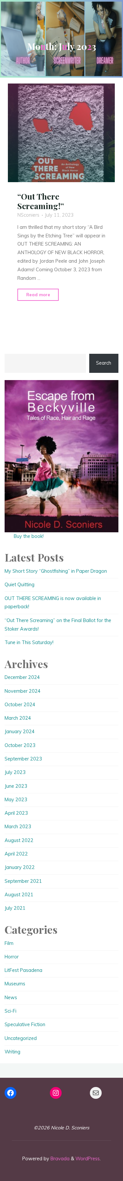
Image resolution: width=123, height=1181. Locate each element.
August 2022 (19, 840)
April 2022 (16, 854)
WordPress (87, 1159)
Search (103, 363)
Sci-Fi (10, 1011)
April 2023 (16, 813)
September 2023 (23, 759)
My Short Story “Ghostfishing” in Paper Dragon (56, 571)
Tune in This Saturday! (29, 642)
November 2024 (23, 691)
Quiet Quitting (19, 585)
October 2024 (20, 705)
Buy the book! (29, 536)
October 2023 (20, 745)
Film (9, 943)
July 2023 (15, 772)
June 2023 (16, 786)
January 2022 (20, 867)
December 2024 (22, 677)
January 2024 (20, 732)
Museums (15, 984)
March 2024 (18, 718)
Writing (12, 1052)
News (11, 997)
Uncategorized (21, 1038)
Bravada (59, 1159)
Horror (12, 957)
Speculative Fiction (25, 1024)
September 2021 (23, 881)
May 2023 (16, 800)
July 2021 (15, 908)
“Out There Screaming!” (40, 201)
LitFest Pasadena (23, 970)
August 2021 (19, 895)
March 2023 (18, 827)
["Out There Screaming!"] (61, 133)
